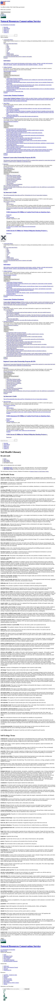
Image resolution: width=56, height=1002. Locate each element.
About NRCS (7, 28)
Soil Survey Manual (11, 181)
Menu (2, 13)
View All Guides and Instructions (11, 185)
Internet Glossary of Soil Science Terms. (39, 471)
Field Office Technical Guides (13, 175)
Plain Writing (7, 981)
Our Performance (7, 957)
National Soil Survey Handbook (13, 179)
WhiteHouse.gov (7, 970)
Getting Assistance (8, 67)
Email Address (7, 989)
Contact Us (6, 32)
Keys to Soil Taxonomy (11, 180)
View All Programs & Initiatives (11, 121)
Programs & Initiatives (9, 117)
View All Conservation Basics (10, 43)
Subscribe (6, 27)
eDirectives (6, 976)
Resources (6, 164)
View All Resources (8, 168)
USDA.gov (6, 31)
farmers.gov (6, 29)
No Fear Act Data (8, 978)
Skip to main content (5, 1)
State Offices (6, 103)
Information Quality (8, 956)
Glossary (6, 977)
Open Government (8, 980)
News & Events (7, 197)
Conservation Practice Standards (13, 176)
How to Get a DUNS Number (13, 177)
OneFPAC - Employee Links (10, 974)
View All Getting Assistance (10, 71)
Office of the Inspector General (11, 967)
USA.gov (6, 968)
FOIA (5, 954)
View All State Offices (9, 105)
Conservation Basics (8, 39)
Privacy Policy (7, 958)
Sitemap (5, 984)
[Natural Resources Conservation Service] (28, 16)
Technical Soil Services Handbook (14, 184)
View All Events (10, 217)
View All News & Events (9, 201)
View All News (10, 204)
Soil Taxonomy (9, 183)
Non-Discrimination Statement (11, 961)
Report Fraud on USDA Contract (11, 982)
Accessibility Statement (9, 959)
